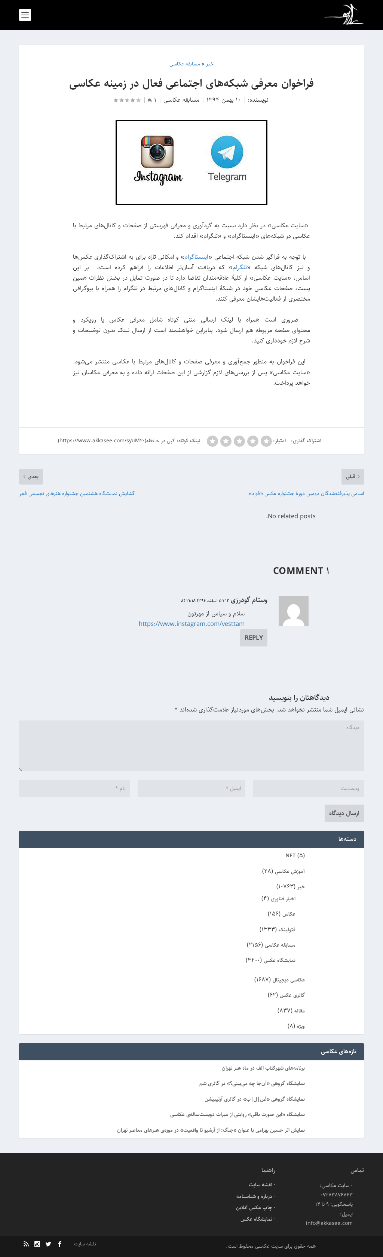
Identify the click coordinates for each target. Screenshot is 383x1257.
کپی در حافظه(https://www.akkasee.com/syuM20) (116, 440)
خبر (301, 887)
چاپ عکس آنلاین (254, 1208)
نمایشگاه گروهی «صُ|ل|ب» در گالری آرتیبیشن (255, 1099)
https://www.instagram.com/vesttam (192, 624)
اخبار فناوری (283, 899)
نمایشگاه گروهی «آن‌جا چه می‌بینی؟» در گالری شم (252, 1083)
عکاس (288, 914)
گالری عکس (292, 995)
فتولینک (287, 930)
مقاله (299, 1011)
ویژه (301, 1026)
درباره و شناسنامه (254, 1196)
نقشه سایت (260, 1185)
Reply (254, 638)
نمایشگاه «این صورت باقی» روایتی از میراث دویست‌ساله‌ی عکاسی (237, 1114)
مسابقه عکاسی (181, 100)
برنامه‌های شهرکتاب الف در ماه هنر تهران (263, 1068)
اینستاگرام (196, 257)
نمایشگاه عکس (279, 960)
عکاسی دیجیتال (289, 980)
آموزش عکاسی (290, 871)
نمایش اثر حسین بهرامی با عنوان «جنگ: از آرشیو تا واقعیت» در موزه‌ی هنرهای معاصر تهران (211, 1130)
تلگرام (240, 267)
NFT (290, 856)
